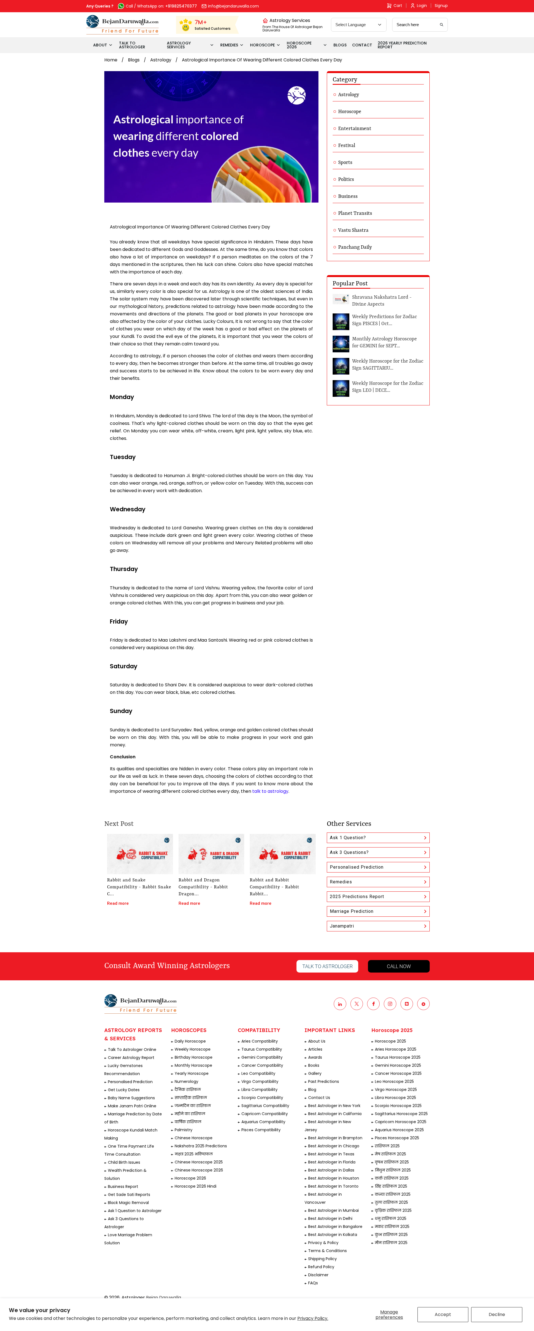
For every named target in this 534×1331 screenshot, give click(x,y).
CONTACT (362, 45)
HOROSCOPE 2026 (299, 45)
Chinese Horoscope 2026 (199, 1170)
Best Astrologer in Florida (331, 1162)
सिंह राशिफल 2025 (391, 1186)
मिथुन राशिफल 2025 (393, 1170)
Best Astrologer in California (335, 1113)
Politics (346, 179)
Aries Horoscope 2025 (395, 1049)
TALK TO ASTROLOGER (132, 45)
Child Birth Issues (124, 1162)
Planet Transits (355, 213)
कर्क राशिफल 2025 (392, 1178)
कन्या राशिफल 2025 (393, 1194)
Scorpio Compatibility (262, 1097)
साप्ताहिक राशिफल (191, 1097)
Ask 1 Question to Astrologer (135, 1210)
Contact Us (319, 1097)
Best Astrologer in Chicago (333, 1146)
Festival (346, 145)
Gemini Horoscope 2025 (398, 1065)
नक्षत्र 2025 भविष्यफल (194, 1154)
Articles (315, 1049)
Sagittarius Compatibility (265, 1105)
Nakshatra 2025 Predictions (201, 1146)
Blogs (134, 60)
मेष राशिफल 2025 (390, 1154)
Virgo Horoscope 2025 (396, 1089)
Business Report (123, 1186)
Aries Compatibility (259, 1041)
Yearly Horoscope (192, 1073)
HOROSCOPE (262, 45)
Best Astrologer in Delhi (330, 1218)
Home (110, 60)
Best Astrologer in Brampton (335, 1138)
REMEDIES (229, 45)
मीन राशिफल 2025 (391, 1242)
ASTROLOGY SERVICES (179, 45)
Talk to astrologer (327, 966)
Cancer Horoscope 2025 (398, 1073)
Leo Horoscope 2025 (394, 1081)
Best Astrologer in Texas (331, 1154)
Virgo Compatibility (259, 1081)
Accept (443, 1314)
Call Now (399, 966)
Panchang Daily (355, 247)
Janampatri (342, 926)
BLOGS (340, 45)
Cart (398, 5)
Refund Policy (321, 1267)
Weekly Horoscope (193, 1049)
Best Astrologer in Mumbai (333, 1210)
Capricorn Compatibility (264, 1113)
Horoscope (349, 111)
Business (348, 196)
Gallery (315, 1073)
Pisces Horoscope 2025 (397, 1138)
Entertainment (354, 128)
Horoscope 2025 (390, 1041)
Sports (345, 162)
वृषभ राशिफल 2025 (392, 1162)
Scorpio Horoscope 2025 (398, 1105)
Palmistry (183, 1130)
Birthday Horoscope (193, 1057)
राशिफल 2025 (387, 1146)
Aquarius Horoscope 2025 (399, 1130)
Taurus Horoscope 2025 (398, 1057)
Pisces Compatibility (261, 1130)
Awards (315, 1057)
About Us (316, 1041)
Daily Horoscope (190, 1041)
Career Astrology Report (131, 1057)
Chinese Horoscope (193, 1138)
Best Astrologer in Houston (333, 1178)
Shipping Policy (322, 1259)
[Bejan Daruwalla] (122, 24)
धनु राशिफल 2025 (390, 1218)
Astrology (160, 60)
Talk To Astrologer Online (132, 1049)
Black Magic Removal (128, 1202)
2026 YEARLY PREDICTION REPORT (402, 45)
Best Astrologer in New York (334, 1105)
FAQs (313, 1283)
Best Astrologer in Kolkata (332, 1234)
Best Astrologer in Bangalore (335, 1226)
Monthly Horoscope (193, 1065)
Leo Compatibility (258, 1073)
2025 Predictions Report (357, 896)
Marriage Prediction (352, 911)
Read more (118, 903)
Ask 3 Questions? (349, 852)
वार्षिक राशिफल (188, 1122)
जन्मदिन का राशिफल (193, 1105)
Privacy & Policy (323, 1242)
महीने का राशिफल (190, 1113)
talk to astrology (270, 791)
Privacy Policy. (312, 1318)
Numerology (186, 1081)
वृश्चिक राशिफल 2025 (393, 1210)
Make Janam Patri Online (132, 1106)
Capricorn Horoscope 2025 (400, 1122)
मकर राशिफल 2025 (392, 1226)
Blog (312, 1089)
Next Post (119, 824)
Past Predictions (323, 1081)
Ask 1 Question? (348, 837)
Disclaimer (318, 1275)
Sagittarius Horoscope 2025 (401, 1113)
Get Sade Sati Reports (129, 1194)
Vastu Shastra (353, 230)
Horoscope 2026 (190, 1178)
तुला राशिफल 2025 (391, 1202)
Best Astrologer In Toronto (333, 1186)
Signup (441, 6)
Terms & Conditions (327, 1250)
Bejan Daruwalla (163, 1297)
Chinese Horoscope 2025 (199, 1162)
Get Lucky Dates (124, 1090)
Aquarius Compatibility (263, 1122)
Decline (497, 1314)
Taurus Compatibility (261, 1049)
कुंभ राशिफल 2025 (391, 1234)
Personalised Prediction (357, 867)
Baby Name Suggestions (131, 1098)
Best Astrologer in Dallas (331, 1170)
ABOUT (100, 45)
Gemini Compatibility (262, 1057)
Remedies (341, 881)
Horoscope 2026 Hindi (195, 1186)
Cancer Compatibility (262, 1065)
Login (422, 5)
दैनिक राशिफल (188, 1089)
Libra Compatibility (259, 1089)
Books (313, 1065)
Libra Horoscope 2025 (395, 1097)
